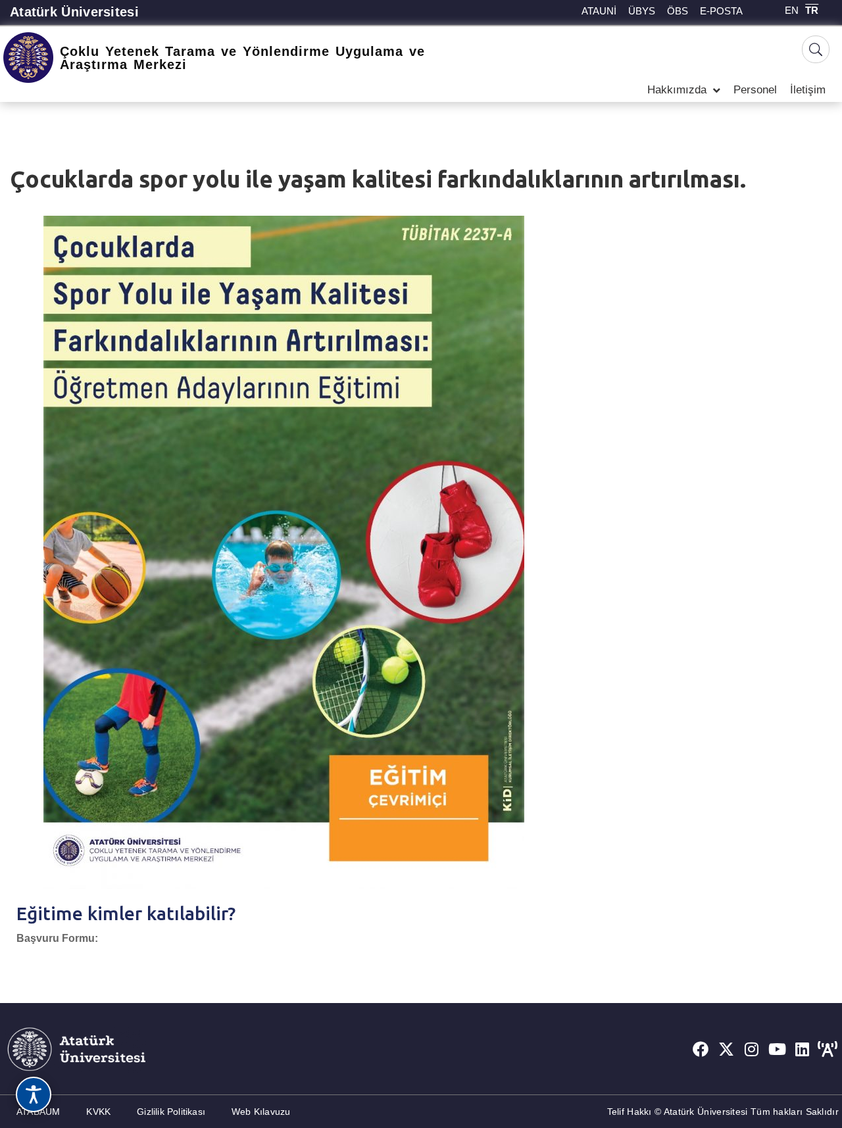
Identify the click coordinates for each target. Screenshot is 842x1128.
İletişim (808, 90)
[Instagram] (752, 1049)
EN (792, 10)
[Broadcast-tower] (827, 1049)
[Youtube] (777, 1049)
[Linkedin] (802, 1049)
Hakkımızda (676, 90)
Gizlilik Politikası (171, 1111)
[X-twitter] (726, 1049)
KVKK (98, 1111)
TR (811, 10)
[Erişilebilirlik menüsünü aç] (33, 1094)
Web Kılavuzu (261, 1111)
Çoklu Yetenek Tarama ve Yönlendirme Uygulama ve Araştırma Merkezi (242, 58)
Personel (755, 90)
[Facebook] (700, 1049)
